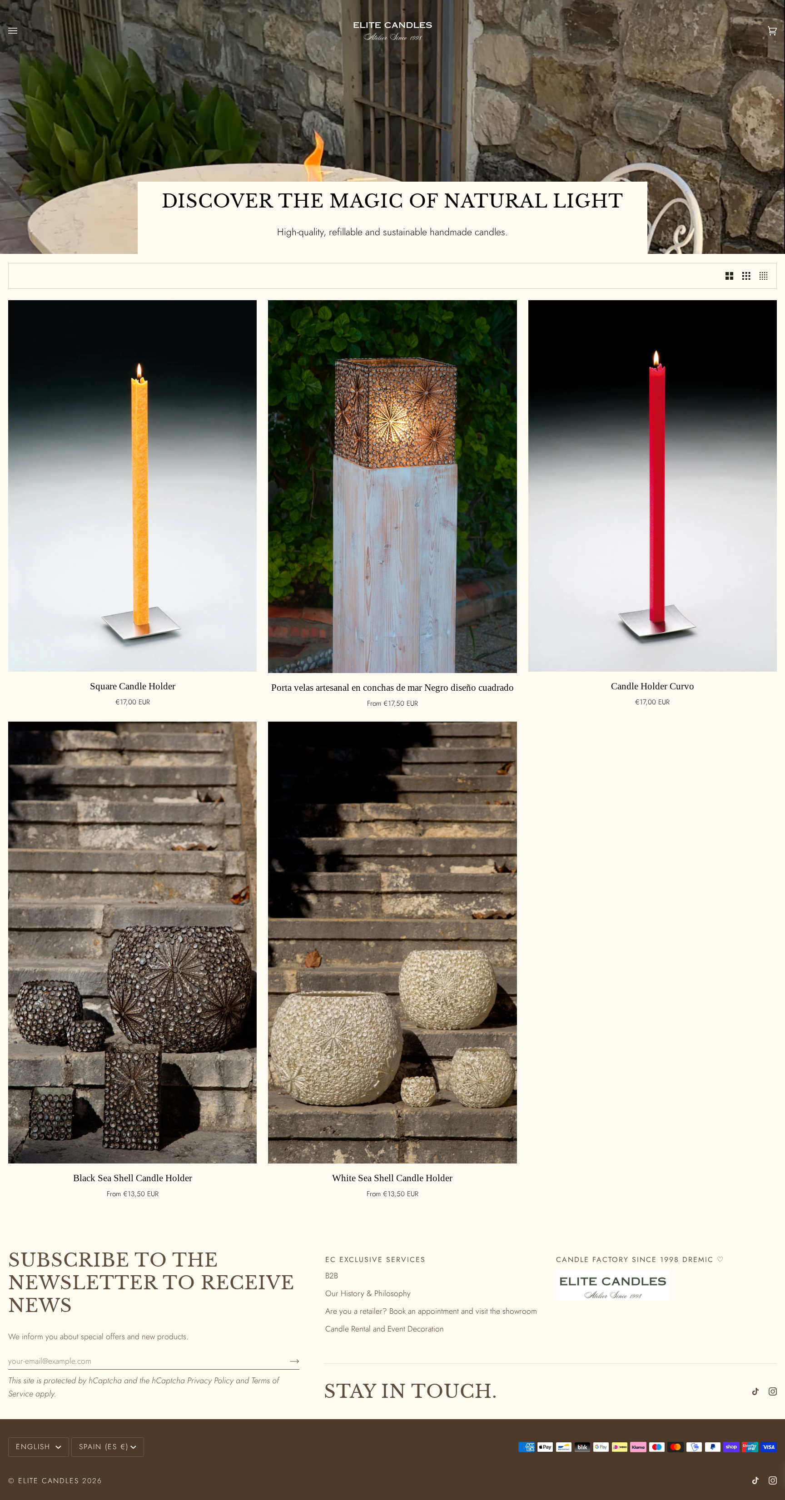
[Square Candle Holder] (132, 486)
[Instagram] (773, 1391)
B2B (331, 1276)
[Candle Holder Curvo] (652, 486)
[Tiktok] (755, 1391)
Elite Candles (48, 1480)
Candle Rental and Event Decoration (384, 1329)
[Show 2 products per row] (729, 276)
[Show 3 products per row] (746, 276)
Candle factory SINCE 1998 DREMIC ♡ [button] (640, 1259)
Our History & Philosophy (368, 1293)
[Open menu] (21, 31)
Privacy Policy (210, 1380)
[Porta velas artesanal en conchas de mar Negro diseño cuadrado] (392, 486)
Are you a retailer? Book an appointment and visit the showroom (431, 1311)
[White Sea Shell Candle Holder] (392, 942)
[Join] (287, 1361)
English (35, 1446)
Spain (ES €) (104, 1446)
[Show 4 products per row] (765, 276)
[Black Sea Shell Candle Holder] (132, 942)
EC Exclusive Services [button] (375, 1259)
